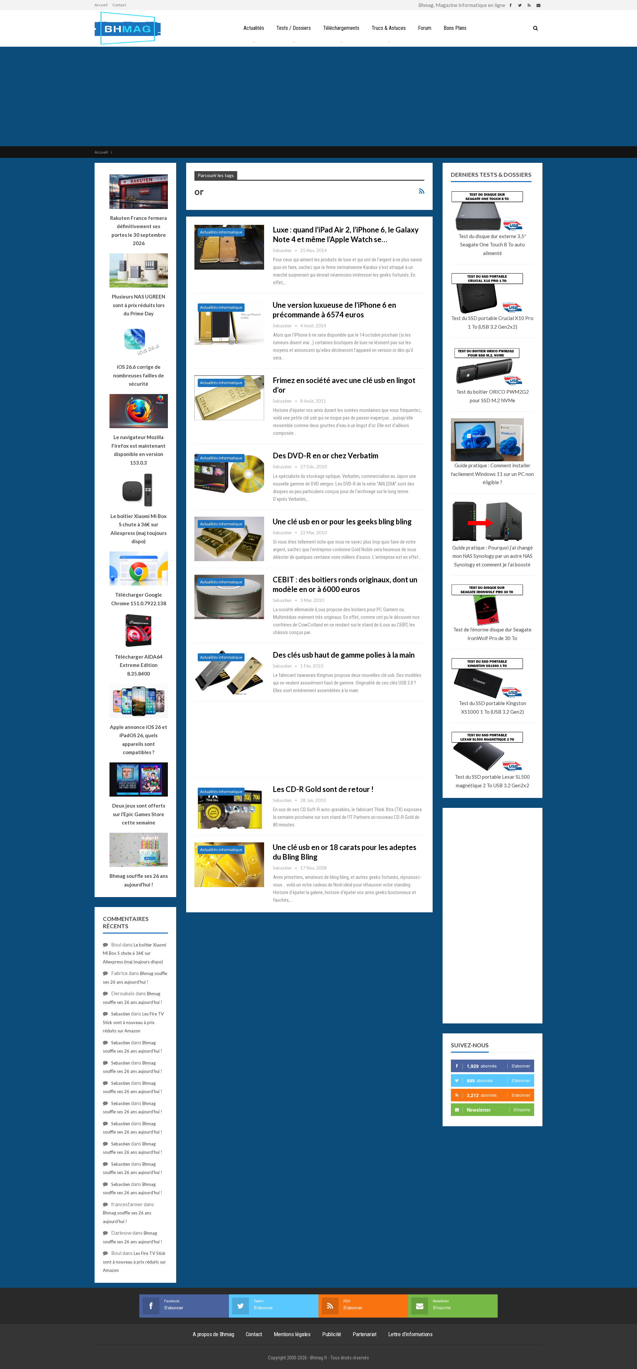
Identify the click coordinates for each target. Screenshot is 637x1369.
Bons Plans (455, 28)
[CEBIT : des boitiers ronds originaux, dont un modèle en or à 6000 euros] (229, 597)
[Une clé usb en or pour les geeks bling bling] (229, 539)
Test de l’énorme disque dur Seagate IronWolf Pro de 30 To (492, 633)
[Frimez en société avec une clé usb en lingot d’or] (229, 397)
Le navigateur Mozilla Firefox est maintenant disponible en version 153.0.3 (138, 450)
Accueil (101, 5)
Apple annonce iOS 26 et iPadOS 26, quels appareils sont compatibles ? (138, 739)
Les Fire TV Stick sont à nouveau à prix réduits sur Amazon (133, 1022)
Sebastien (120, 1013)
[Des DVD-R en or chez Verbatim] (229, 473)
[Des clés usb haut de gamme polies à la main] (229, 672)
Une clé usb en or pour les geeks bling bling (342, 521)
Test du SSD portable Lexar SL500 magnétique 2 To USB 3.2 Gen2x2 (492, 781)
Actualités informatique (221, 231)
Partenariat (365, 1334)
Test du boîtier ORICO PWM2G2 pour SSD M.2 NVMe (492, 396)
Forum (424, 28)
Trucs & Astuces (389, 28)
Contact (119, 5)
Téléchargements (341, 28)
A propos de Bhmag (213, 1334)
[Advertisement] (318, 96)
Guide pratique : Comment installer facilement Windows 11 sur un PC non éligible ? (492, 473)
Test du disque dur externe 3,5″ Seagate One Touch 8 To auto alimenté (492, 244)
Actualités (254, 28)
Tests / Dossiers (293, 28)
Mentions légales (292, 1334)
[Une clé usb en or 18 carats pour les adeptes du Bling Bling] (229, 864)
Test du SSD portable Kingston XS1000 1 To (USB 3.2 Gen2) (492, 707)
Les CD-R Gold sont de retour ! (323, 789)
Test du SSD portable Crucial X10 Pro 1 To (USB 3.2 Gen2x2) (492, 322)
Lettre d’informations (410, 1334)
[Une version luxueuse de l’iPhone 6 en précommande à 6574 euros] (229, 322)
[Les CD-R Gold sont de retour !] (229, 806)
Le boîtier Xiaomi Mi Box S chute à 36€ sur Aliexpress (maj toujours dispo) (138, 529)
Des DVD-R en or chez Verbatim (325, 455)
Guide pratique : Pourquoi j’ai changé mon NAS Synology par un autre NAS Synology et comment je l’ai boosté (492, 556)
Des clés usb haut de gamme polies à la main (344, 654)
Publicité (331, 1334)
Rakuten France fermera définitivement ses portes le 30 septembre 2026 (138, 230)
